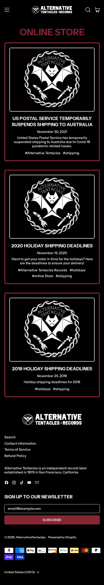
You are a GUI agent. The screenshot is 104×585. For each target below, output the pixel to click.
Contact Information (20, 443)
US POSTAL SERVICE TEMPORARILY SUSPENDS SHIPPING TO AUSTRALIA (52, 121)
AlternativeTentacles (30, 537)
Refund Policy (15, 456)
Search (9, 437)
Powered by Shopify (62, 537)
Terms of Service (17, 449)
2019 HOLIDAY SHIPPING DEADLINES (52, 369)
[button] (88, 10)
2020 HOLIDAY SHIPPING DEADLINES (52, 246)
